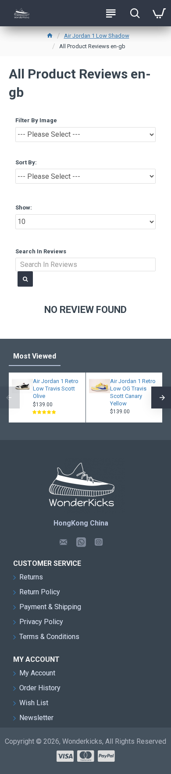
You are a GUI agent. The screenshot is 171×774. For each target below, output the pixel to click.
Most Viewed (34, 356)
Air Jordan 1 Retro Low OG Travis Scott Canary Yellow (133, 392)
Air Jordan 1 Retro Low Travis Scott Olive (55, 388)
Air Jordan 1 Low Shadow (96, 35)
